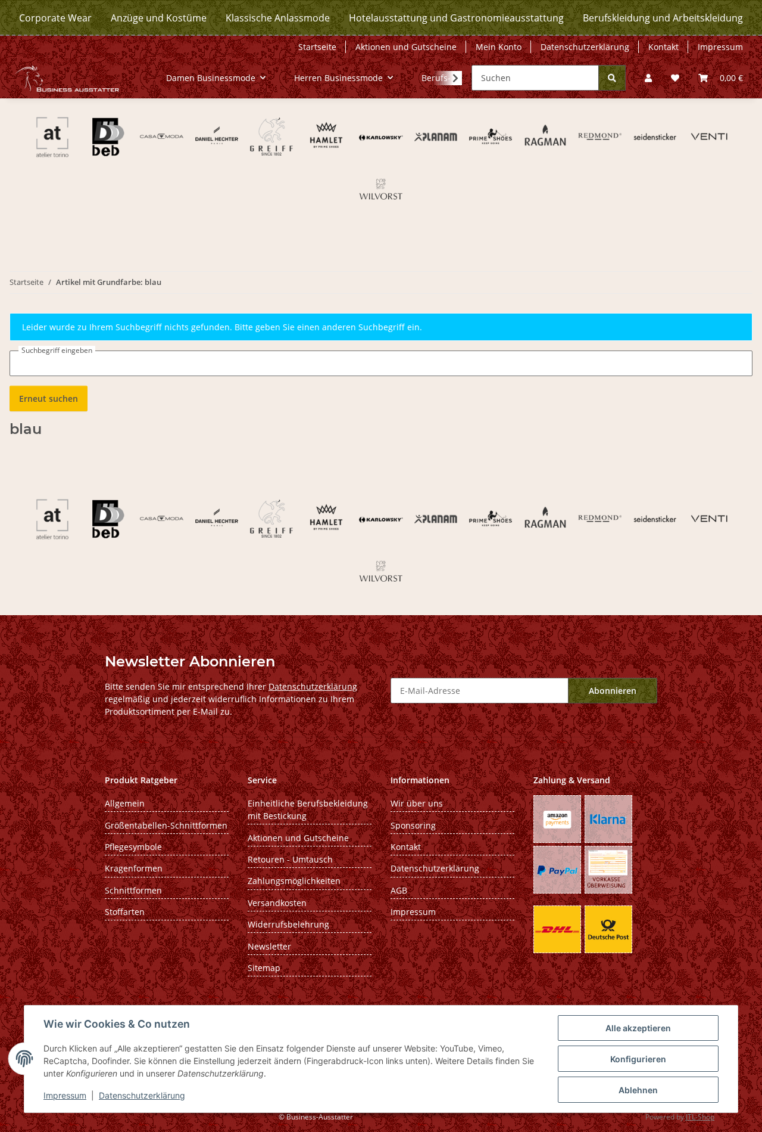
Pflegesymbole (133, 846)
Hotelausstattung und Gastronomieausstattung (456, 17)
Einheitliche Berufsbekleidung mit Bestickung (308, 809)
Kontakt (663, 46)
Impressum (64, 1095)
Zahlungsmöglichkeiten (294, 880)
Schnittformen (133, 890)
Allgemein (125, 803)
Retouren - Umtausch (290, 859)
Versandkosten (277, 902)
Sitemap (264, 967)
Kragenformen (134, 868)
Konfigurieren (638, 1059)
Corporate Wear (55, 17)
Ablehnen (638, 1090)
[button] (648, 77)
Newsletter (269, 946)
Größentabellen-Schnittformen (166, 825)
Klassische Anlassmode (278, 17)
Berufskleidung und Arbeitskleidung (663, 17)
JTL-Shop (700, 1117)
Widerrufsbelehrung (288, 924)
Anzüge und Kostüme (159, 17)
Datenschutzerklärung (142, 1095)
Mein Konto (498, 46)
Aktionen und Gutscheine (406, 46)
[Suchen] (612, 78)
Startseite (317, 46)
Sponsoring (413, 825)
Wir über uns (417, 803)
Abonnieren (612, 690)
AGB (399, 890)
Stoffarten (125, 911)
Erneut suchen (48, 398)
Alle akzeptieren (638, 1028)
